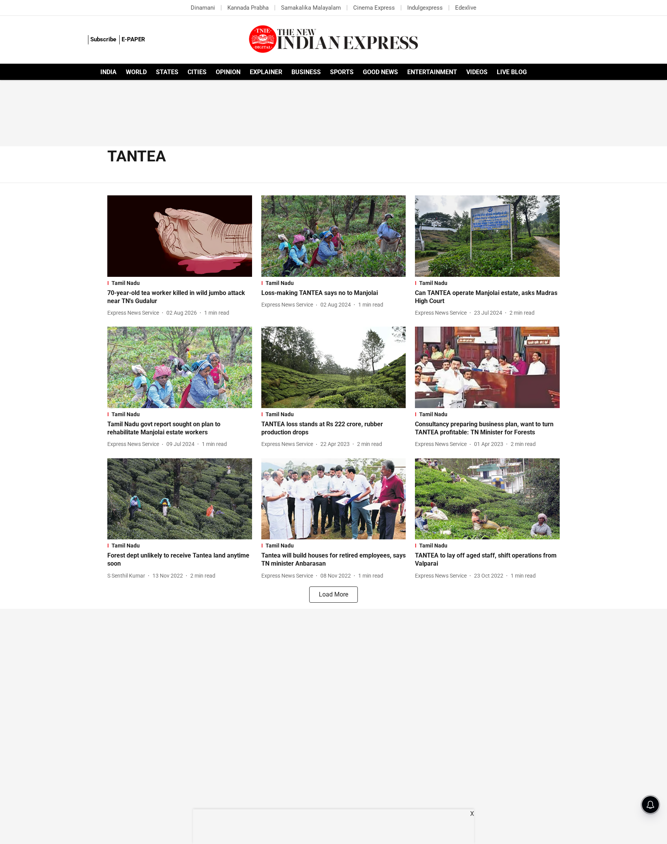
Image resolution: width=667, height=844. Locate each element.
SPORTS (342, 72)
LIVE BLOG (512, 72)
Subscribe (103, 39)
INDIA (108, 72)
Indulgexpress (425, 7)
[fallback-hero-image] (179, 236)
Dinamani (203, 7)
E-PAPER (133, 39)
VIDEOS (477, 72)
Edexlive (465, 7)
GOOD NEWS (380, 72)
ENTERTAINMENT (432, 72)
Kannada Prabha (248, 7)
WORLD (136, 72)
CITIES (197, 72)
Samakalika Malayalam (311, 7)
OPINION (228, 72)
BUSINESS (306, 72)
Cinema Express (374, 7)
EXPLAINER (266, 72)
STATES (167, 72)
